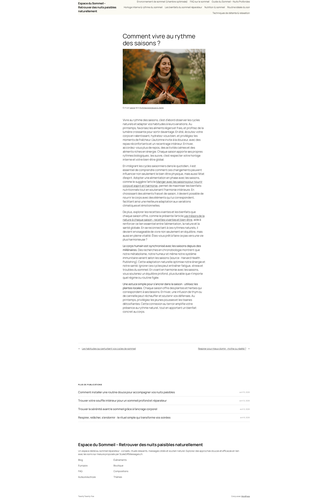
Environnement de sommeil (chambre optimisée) (162, 1)
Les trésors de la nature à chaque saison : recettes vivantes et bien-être (163, 218)
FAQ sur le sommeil (199, 1)
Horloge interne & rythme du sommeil (143, 7)
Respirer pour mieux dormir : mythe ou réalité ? (222, 348)
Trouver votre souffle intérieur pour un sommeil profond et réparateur (122, 400)
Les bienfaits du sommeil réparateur (183, 7)
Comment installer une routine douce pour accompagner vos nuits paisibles (126, 392)
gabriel (132, 108)
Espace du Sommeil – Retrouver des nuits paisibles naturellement (97, 7)
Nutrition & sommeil (214, 7)
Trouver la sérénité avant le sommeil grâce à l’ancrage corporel (117, 409)
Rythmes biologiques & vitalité (152, 108)
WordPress (245, 496)
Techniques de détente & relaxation (231, 13)
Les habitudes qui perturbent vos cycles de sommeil (109, 348)
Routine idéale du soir (238, 7)
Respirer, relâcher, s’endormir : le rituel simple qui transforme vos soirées (124, 417)
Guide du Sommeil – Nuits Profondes (231, 1)
